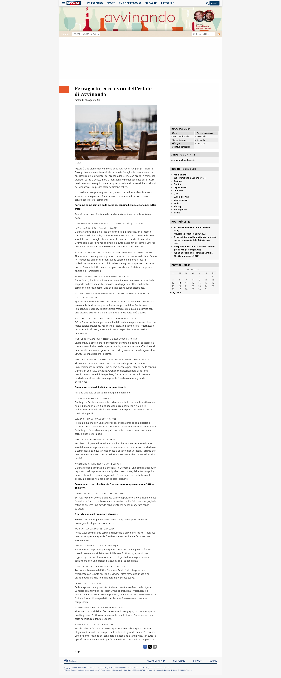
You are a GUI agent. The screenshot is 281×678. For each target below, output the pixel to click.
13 (180, 282)
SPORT (111, 3)
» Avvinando (200, 136)
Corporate (179, 661)
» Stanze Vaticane (179, 140)
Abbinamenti (180, 174)
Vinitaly (177, 206)
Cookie (213, 661)
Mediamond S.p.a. (163, 668)
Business (178, 181)
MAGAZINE (151, 3)
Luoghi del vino (181, 196)
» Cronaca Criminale (180, 136)
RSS (219, 34)
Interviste (178, 190)
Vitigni (77, 651)
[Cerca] (207, 3)
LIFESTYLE (167, 3)
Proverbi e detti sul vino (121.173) (190, 233)
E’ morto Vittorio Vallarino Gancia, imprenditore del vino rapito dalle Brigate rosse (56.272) (195, 240)
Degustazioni (180, 187)
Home (64, 33)
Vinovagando (180, 209)
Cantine (177, 184)
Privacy (197, 661)
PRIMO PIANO (95, 3)
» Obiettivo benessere (180, 146)
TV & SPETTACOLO (130, 3)
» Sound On (200, 143)
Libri (176, 193)
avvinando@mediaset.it (182, 160)
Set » (179, 292)
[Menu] (63, 3)
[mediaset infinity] (71, 660)
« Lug (172, 292)
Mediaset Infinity (156, 661)
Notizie (177, 203)
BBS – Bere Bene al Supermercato (190, 177)
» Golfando (200, 140)
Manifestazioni (181, 200)
